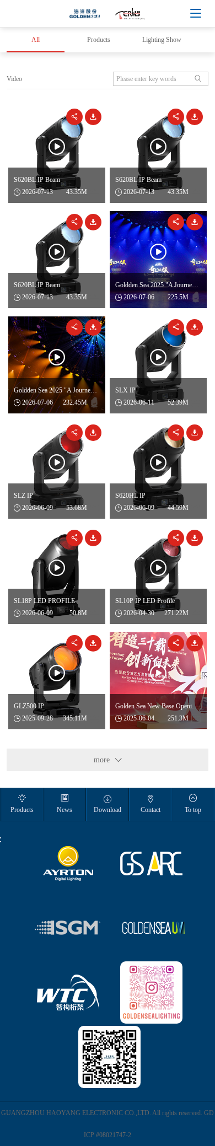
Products (98, 40)
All (35, 40)
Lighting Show (161, 40)
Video (14, 79)
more (108, 760)
